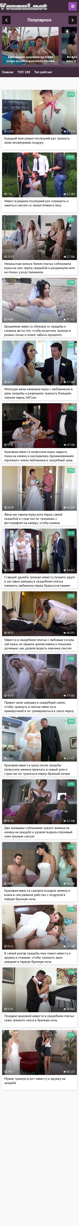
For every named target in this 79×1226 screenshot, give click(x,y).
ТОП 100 (23, 72)
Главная (7, 72)
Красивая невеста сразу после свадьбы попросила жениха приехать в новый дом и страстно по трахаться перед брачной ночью (37, 769)
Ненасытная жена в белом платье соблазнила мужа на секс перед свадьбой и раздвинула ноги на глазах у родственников (39, 267)
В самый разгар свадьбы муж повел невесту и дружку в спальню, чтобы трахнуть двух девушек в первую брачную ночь (37, 957)
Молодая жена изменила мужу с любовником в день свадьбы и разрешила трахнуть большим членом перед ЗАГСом (38, 393)
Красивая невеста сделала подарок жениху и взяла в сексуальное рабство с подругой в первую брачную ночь (37, 894)
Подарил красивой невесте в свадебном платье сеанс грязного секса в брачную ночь (39, 1018)
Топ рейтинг (43, 72)
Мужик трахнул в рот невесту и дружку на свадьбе (34, 1080)
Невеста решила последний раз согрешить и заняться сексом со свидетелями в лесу (36, 203)
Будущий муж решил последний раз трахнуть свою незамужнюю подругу (37, 140)
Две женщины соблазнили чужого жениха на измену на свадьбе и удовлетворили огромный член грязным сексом (38, 832)
